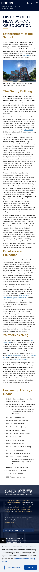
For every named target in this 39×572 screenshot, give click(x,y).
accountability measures (24, 511)
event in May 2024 (14, 355)
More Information (14, 567)
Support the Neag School (15, 530)
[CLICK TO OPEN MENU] (36, 3)
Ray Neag (26, 55)
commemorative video (20, 359)
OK (29, 567)
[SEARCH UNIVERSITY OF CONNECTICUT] (28, 3)
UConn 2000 (28, 130)
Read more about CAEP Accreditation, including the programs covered (18, 509)
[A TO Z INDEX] (32, 3)
